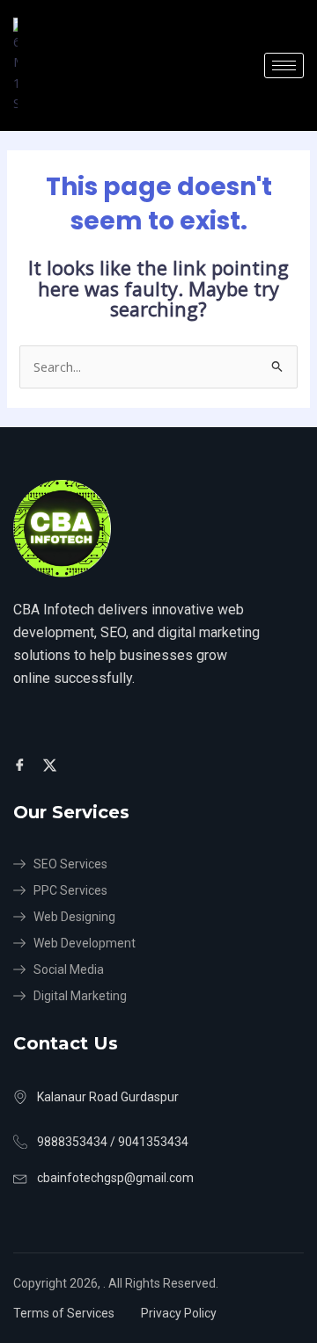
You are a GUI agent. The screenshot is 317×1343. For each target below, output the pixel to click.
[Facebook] (22, 763)
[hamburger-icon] (284, 65)
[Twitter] (52, 763)
